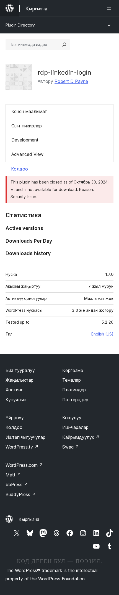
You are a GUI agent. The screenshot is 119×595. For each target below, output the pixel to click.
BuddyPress (21, 494)
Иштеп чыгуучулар (25, 437)
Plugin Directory (20, 25)
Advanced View (27, 154)
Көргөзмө (72, 370)
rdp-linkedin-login (64, 72)
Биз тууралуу (20, 370)
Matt (13, 475)
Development (24, 140)
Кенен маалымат (29, 111)
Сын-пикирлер (26, 126)
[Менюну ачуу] (110, 8)
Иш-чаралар (75, 427)
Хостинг (14, 389)
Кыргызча (29, 519)
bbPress (17, 484)
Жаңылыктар (19, 380)
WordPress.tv (22, 447)
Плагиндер (74, 389)
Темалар (71, 380)
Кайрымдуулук (81, 437)
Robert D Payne (71, 81)
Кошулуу (71, 417)
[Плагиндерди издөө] (64, 44)
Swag (70, 447)
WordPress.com (24, 465)
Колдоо (19, 169)
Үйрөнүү (15, 417)
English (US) (102, 334)
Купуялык (16, 399)
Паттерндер (75, 399)
